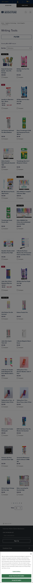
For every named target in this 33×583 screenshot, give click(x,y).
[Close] (31, 554)
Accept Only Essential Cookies (16, 576)
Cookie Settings (16, 571)
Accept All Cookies (16, 580)
